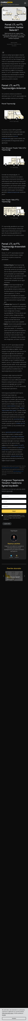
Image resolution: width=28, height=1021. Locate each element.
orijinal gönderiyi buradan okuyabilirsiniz (10, 467)
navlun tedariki (11, 406)
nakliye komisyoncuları (13, 192)
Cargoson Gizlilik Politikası (14, 515)
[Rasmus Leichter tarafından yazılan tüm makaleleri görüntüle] (14, 537)
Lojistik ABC (7, 523)
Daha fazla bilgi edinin (7, 1013)
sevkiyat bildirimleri (16, 456)
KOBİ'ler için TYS (20, 423)
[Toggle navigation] (25, 3)
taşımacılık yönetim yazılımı (13, 432)
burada (4, 1015)
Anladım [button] (14, 1018)
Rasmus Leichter (14, 42)
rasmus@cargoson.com (18, 471)
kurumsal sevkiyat (19, 419)
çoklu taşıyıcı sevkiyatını (17, 436)
